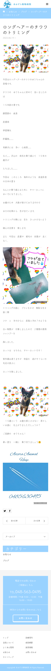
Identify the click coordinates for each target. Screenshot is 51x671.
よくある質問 (8, 647)
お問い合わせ (25, 618)
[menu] (47, 4)
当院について (8, 643)
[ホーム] (4, 11)
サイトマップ (8, 657)
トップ (5, 638)
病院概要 (29, 643)
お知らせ (7, 554)
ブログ (6, 560)
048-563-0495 (28, 592)
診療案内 (29, 638)
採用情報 (29, 647)
